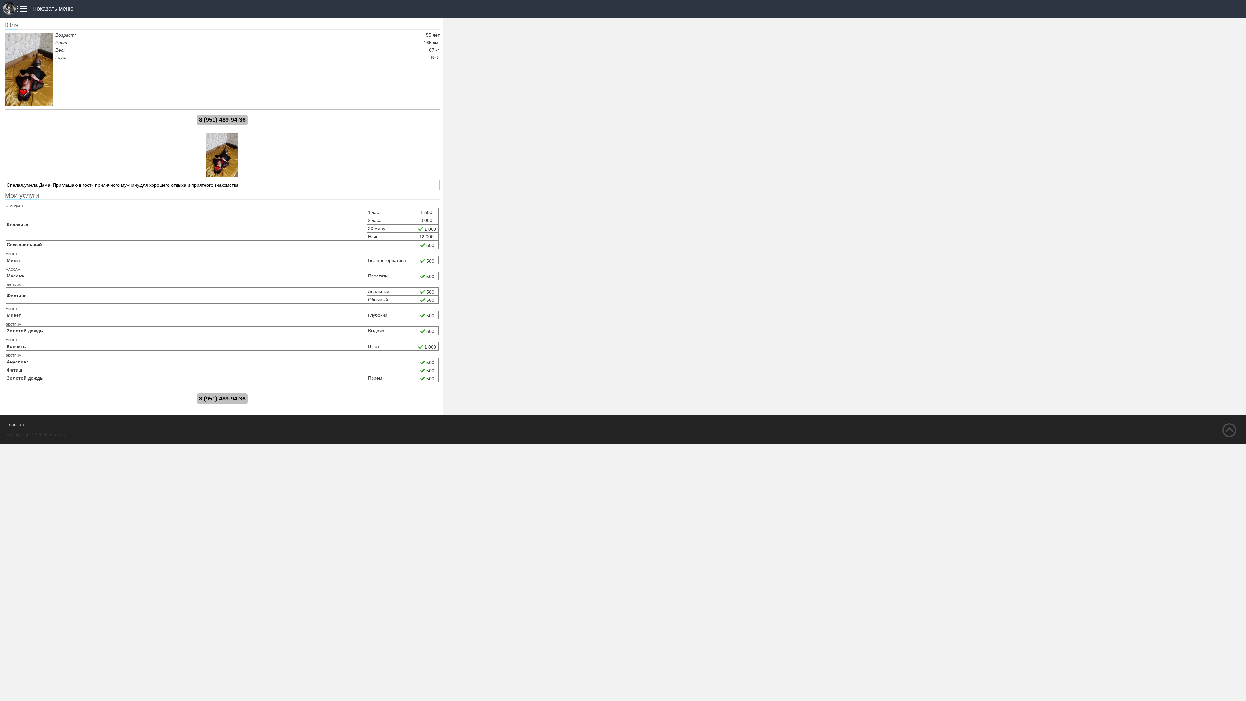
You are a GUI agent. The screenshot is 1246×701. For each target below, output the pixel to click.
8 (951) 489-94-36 (222, 120)
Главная (15, 424)
